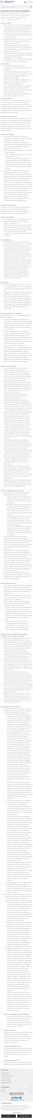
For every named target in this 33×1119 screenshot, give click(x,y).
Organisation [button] (5, 1087)
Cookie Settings (16, 1112)
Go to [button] (3, 1090)
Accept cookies (24, 1116)
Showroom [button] (4, 1070)
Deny (8, 1116)
